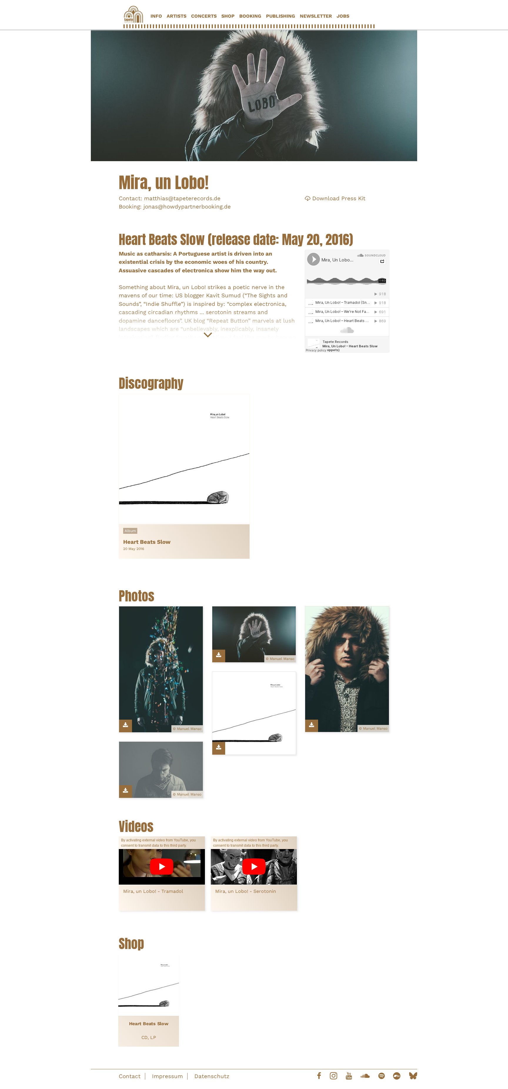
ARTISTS (176, 16)
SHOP (228, 16)
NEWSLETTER (316, 16)
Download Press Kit (337, 198)
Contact (130, 1076)
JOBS (343, 16)
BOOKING (250, 16)
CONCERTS (204, 16)
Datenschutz (211, 1076)
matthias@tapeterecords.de (182, 198)
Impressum (167, 1076)
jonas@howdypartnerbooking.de (187, 206)
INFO (156, 16)
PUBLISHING (280, 16)
